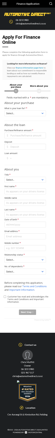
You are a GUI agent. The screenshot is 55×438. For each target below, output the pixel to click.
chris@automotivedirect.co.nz (31, 23)
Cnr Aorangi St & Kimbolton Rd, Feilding (27, 414)
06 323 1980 (22, 20)
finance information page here (29, 67)
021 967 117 (27, 372)
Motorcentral (35, 432)
